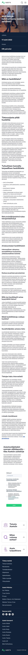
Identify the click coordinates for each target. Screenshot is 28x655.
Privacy (4, 596)
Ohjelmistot (5, 572)
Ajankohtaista (6, 575)
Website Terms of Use (8, 602)
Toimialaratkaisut (7, 569)
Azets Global (6, 623)
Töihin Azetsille (6, 578)
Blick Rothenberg (7, 644)
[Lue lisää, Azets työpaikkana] (23, 549)
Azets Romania (6, 632)
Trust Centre (6, 593)
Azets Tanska (6, 638)
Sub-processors (7, 605)
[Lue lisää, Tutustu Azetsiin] (23, 525)
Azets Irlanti (5, 626)
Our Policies (5, 590)
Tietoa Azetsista (7, 564)
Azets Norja (5, 629)
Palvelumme (5, 566)
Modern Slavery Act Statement (11, 599)
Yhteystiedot (6, 581)
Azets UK (5, 641)
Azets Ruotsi (6, 635)
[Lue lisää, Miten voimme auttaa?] (23, 537)
